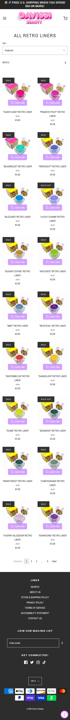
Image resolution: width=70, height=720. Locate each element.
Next (54, 561)
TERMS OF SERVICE (35, 608)
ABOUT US (35, 592)
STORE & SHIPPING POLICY (35, 597)
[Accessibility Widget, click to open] (64, 714)
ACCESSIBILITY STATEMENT (35, 613)
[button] (35, 50)
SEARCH (35, 587)
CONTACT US (35, 618)
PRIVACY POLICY (35, 602)
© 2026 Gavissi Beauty (35, 708)
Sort (4, 43)
